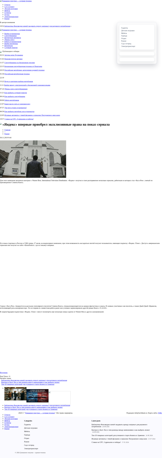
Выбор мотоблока (11, 44)
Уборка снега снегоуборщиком (15, 89)
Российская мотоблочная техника (17, 74)
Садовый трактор (11, 48)
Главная (7, 130)
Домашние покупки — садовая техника (40, 413)
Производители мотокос (13, 59)
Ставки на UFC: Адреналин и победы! (19, 119)
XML (160, 413)
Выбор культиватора (12, 34)
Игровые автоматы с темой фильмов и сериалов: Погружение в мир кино (32, 115)
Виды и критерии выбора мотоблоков (18, 81)
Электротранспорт (11, 17)
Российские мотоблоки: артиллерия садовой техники (24, 70)
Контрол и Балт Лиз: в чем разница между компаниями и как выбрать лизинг (30, 382)
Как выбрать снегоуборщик (14, 96)
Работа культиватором (12, 42)
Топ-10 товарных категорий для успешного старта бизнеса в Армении (27, 384)
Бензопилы (8, 46)
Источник (3, 373)
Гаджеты (7, 13)
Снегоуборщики (10, 36)
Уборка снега (9, 40)
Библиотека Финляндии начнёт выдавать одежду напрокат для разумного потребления (37, 26)
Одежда (7, 5)
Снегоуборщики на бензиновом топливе (19, 63)
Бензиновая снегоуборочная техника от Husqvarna (23, 66)
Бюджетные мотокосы (12, 38)
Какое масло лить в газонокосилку (17, 104)
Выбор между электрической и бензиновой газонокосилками (27, 85)
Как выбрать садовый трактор (15, 93)
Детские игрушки (11, 9)
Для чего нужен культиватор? (15, 108)
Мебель (7, 11)
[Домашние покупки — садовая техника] (16, 1)
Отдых (6, 15)
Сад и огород (9, 7)
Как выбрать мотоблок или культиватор (19, 111)
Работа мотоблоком (11, 100)
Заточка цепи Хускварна (13, 55)
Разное (6, 19)
